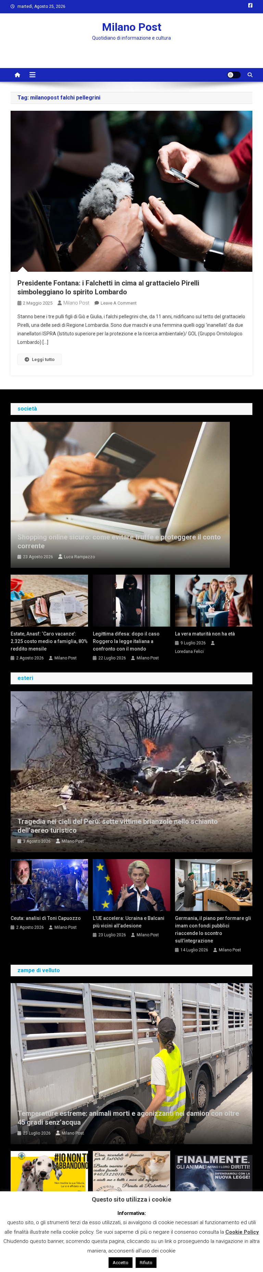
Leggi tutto (43, 359)
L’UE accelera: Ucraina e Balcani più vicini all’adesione (128, 921)
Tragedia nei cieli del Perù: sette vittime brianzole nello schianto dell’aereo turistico (117, 825)
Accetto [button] (120, 1262)
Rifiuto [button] (146, 1262)
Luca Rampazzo (79, 556)
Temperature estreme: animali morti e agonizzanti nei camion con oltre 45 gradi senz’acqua (128, 1117)
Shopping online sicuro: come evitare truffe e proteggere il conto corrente (119, 541)
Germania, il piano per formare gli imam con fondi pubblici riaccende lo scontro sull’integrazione (213, 929)
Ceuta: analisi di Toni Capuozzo (46, 918)
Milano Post (131, 27)
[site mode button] (234, 74)
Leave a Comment (119, 303)
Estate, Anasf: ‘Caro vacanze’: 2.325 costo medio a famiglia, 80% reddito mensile (49, 641)
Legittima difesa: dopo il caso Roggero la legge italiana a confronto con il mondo (126, 641)
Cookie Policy (242, 1232)
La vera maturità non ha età (205, 634)
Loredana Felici (189, 651)
